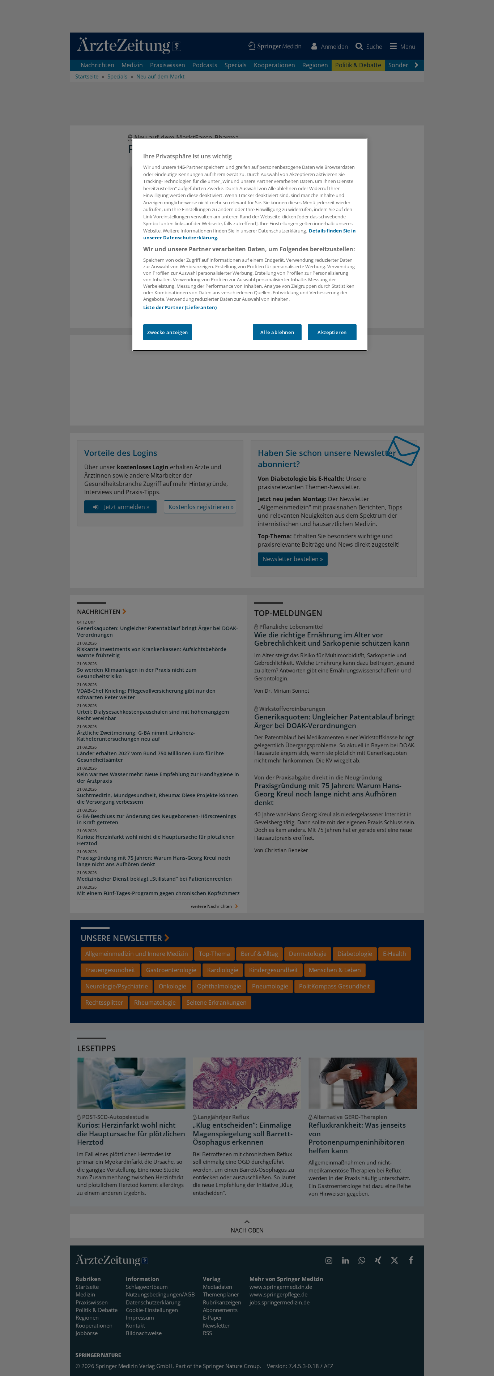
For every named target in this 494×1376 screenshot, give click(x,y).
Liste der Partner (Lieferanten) (180, 307)
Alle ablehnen (277, 332)
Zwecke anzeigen (167, 332)
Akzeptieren (332, 332)
